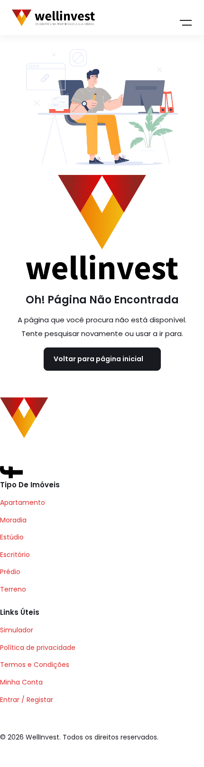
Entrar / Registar (26, 699)
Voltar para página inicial (98, 359)
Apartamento (22, 502)
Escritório (15, 554)
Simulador (16, 630)
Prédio (10, 571)
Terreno (13, 589)
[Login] (143, 18)
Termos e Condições (34, 664)
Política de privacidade (37, 647)
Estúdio (12, 537)
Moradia (13, 520)
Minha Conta (21, 682)
